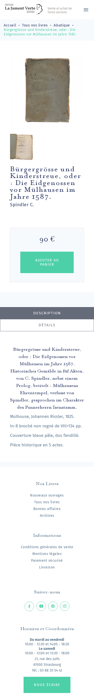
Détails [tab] (47, 325)
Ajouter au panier (47, 262)
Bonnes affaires (47, 509)
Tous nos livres (47, 502)
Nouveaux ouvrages (47, 495)
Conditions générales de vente (47, 547)
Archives (47, 516)
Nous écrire (47, 685)
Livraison (47, 567)
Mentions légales (47, 554)
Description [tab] (47, 313)
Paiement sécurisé (47, 560)
